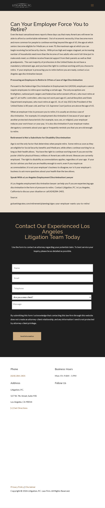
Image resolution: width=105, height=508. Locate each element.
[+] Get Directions (19, 408)
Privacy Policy (17, 487)
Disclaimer (30, 487)
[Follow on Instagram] (57, 392)
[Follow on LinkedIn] (68, 392)
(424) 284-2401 (18, 375)
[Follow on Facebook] (62, 392)
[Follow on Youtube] (73, 392)
